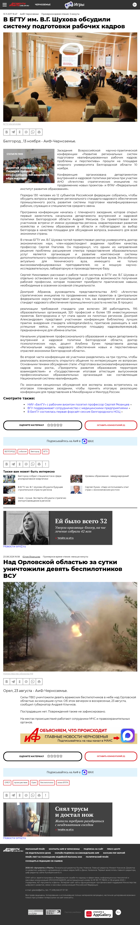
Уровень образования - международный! (107, 476)
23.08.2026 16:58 (11, 556)
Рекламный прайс (35, 849)
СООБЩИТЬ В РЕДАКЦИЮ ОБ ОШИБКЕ (44, 861)
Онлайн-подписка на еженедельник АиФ (77, 853)
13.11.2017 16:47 (10, 14)
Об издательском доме (38, 853)
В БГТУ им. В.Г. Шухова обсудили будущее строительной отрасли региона (40, 488)
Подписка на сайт (93, 849)
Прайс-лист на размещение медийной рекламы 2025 (53, 857)
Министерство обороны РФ (18, 673)
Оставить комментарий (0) (111, 425)
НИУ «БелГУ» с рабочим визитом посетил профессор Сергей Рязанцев (78, 404)
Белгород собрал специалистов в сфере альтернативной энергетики (39, 477)
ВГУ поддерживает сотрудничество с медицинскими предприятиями (77, 408)
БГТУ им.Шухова (12, 124)
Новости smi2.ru (14, 546)
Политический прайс (97, 857)
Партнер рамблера (73, 912)
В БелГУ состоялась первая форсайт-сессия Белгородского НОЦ (73, 411)
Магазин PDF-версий (114, 853)
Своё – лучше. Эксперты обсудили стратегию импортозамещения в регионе (42, 499)
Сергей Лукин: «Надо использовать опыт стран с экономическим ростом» (107, 488)
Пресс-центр (113, 849)
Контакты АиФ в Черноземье (64, 849)
